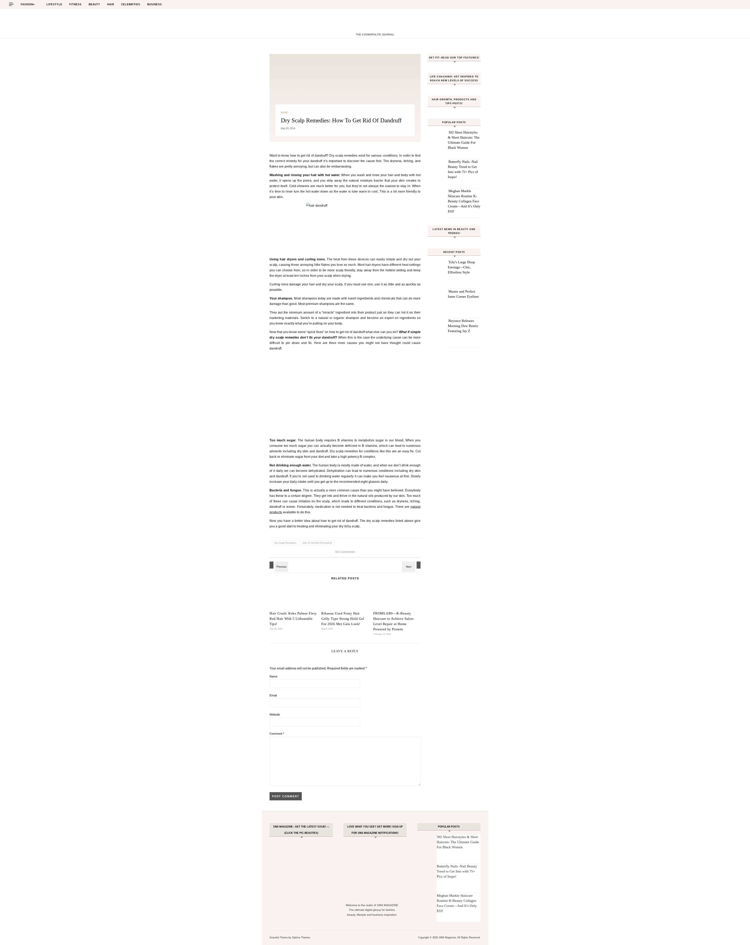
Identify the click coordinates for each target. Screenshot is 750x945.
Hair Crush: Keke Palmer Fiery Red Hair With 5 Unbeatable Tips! (293, 618)
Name (273, 676)
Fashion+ (28, 4)
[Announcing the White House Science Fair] (278, 565)
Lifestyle (54, 4)
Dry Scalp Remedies (285, 543)
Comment (277, 733)
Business (154, 4)
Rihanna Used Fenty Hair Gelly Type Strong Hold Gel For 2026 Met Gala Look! (342, 618)
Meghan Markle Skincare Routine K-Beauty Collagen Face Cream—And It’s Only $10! (464, 201)
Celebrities (130, 4)
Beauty (94, 4)
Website (275, 714)
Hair (110, 4)
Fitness (75, 4)
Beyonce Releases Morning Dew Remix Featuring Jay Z (463, 326)
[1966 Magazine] (375, 21)
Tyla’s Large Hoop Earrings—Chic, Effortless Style (461, 267)
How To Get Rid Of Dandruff (317, 543)
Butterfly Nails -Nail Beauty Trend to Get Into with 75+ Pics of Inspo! (457, 871)
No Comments (345, 552)
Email (273, 695)
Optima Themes (301, 937)
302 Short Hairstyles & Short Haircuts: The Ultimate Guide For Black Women (458, 842)
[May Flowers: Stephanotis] (412, 565)
